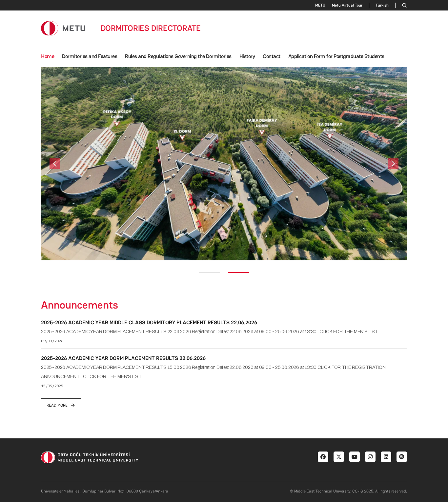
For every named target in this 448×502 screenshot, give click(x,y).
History (247, 56)
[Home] (63, 28)
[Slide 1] (209, 272)
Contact (271, 56)
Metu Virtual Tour (347, 5)
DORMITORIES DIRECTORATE (151, 28)
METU (320, 5)
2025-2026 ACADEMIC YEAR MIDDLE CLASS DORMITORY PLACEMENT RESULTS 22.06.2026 (149, 322)
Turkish (382, 5)
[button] (55, 163)
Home (47, 56)
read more (57, 405)
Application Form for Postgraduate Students (336, 56)
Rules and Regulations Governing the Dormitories (178, 56)
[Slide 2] (238, 272)
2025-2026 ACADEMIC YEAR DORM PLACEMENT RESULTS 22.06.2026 (123, 358)
